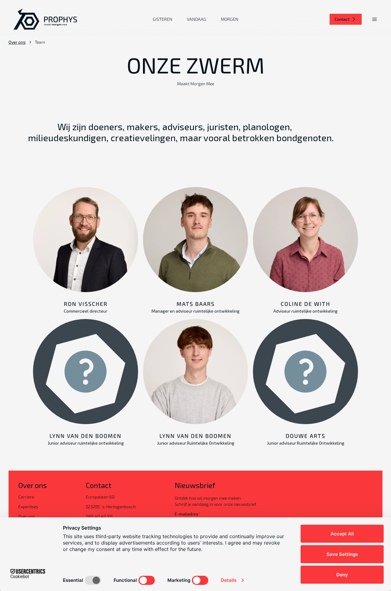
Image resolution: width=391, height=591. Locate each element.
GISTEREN (162, 19)
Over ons (17, 42)
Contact (341, 19)
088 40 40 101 (99, 516)
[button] (374, 19)
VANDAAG (196, 19)
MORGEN (229, 19)
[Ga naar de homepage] (45, 19)
